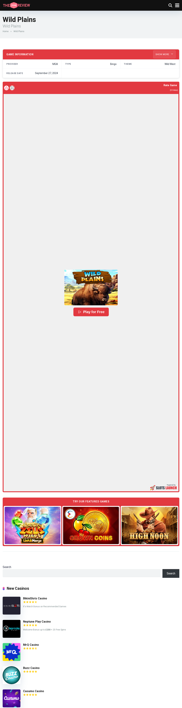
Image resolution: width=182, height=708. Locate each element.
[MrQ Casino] (11, 660)
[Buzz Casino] (11, 683)
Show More (163, 54)
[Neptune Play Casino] (11, 636)
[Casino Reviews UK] (16, 5)
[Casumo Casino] (11, 706)
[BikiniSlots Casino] (11, 613)
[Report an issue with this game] (6, 88)
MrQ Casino (31, 644)
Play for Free (93, 312)
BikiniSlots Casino (35, 598)
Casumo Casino (33, 691)
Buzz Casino (31, 668)
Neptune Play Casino (37, 621)
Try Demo (32, 525)
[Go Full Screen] (12, 88)
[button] (91, 287)
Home (6, 31)
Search (7, 567)
